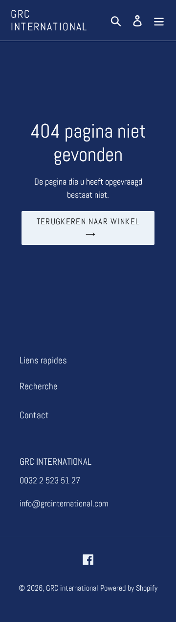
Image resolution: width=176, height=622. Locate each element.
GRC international (49, 20)
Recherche (39, 386)
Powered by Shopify (128, 588)
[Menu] (159, 20)
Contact (34, 415)
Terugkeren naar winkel (88, 221)
